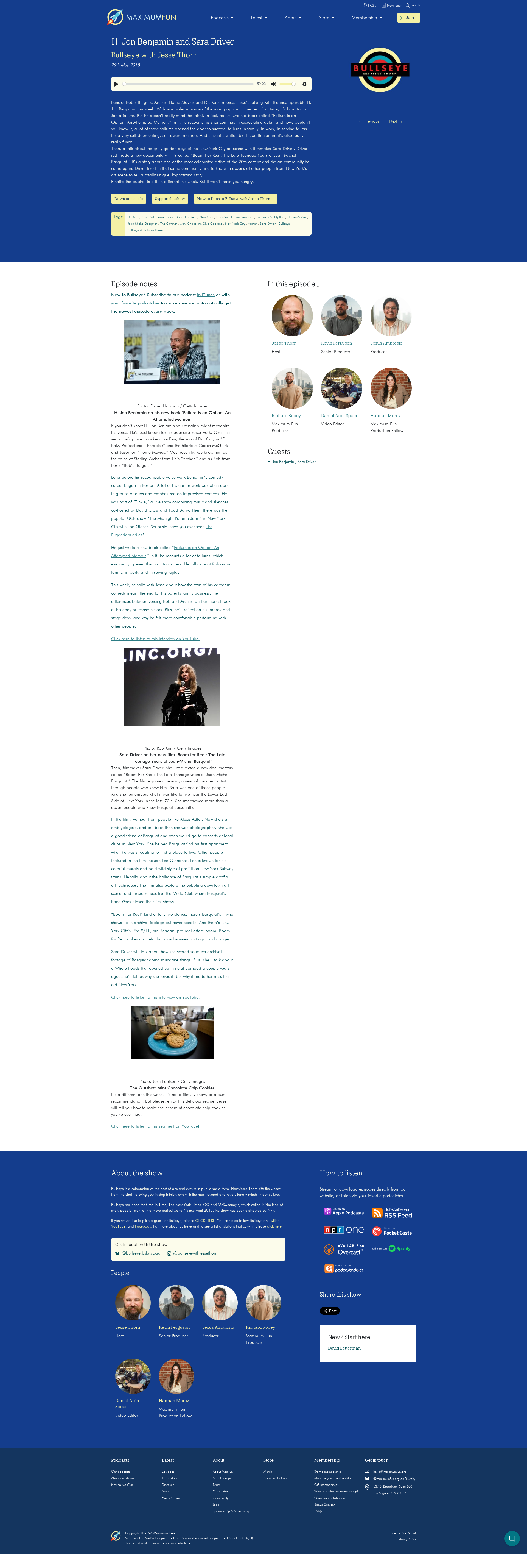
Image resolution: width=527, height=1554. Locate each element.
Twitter (274, 1221)
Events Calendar (173, 1498)
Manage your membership (332, 1478)
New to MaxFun (122, 1485)
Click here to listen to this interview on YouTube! (155, 639)
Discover (168, 1485)
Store (324, 17)
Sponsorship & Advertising (231, 1511)
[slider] (188, 84)
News (166, 1491)
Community (220, 1498)
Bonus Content (324, 1504)
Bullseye (285, 224)
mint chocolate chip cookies (201, 224)
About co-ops (222, 1478)
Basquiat (148, 217)
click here (274, 1226)
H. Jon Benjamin (242, 217)
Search (415, 5)
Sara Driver (268, 224)
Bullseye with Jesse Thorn (154, 55)
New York (207, 217)
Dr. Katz (133, 217)
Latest (256, 17)
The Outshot (169, 224)
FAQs (318, 1511)
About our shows (122, 1478)
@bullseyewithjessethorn (195, 1253)
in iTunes (206, 295)
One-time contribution (329, 1498)
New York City (235, 224)
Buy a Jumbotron (275, 1478)
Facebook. (143, 1226)
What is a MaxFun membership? (336, 1491)
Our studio (220, 1491)
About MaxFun (223, 1471)
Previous (368, 121)
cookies (222, 217)
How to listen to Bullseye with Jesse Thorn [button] (234, 198)
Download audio (128, 198)
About (291, 17)
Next (396, 121)
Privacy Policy (406, 1539)
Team (216, 1485)
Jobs (216, 1504)
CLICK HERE (205, 1221)
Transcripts (169, 1478)
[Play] (116, 84)
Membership (364, 17)
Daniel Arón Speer (339, 415)
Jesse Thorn (165, 217)
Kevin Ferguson (336, 343)
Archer (253, 224)
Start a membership (327, 1471)
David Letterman (344, 1348)
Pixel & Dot (408, 1533)
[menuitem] (222, 18)
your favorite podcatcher (135, 303)
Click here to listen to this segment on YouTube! (155, 1126)
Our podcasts (120, 1471)
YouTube (118, 1226)
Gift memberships (326, 1485)
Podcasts (220, 17)
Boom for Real (186, 217)
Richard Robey (286, 415)
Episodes (168, 1471)
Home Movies (297, 217)
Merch (268, 1471)
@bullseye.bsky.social (142, 1253)
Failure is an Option (270, 217)
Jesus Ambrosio (386, 343)
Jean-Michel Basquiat (143, 224)
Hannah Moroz (386, 415)
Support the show (170, 198)
